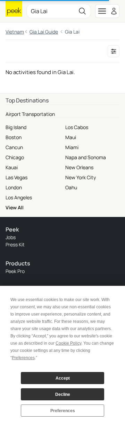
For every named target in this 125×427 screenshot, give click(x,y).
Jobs (11, 237)
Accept (63, 378)
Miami (71, 147)
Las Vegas (16, 177)
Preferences (62, 410)
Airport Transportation (30, 114)
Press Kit (15, 244)
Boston (14, 137)
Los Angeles (19, 197)
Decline (62, 394)
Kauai (12, 167)
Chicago (15, 157)
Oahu (71, 187)
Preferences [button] (23, 357)
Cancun (14, 147)
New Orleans (79, 167)
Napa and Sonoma (85, 157)
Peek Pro (15, 271)
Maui (70, 137)
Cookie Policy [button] (68, 343)
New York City (80, 177)
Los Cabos (76, 127)
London (14, 187)
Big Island (16, 127)
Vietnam (15, 31)
